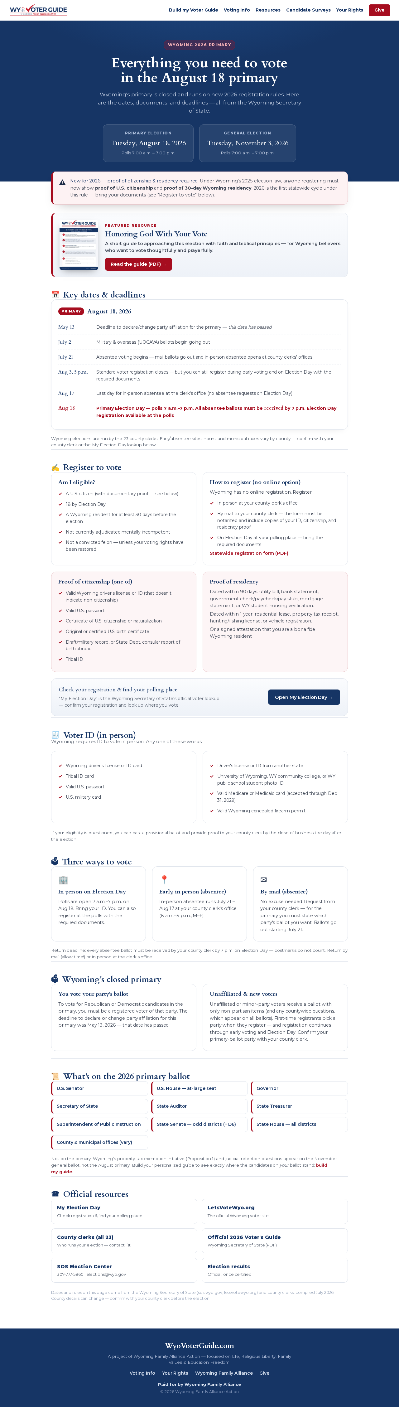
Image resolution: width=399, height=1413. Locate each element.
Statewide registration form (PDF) (249, 553)
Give (379, 10)
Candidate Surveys (308, 10)
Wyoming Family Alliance (224, 1373)
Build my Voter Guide (193, 10)
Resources (268, 10)
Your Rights (349, 10)
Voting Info (237, 10)
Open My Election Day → (304, 697)
